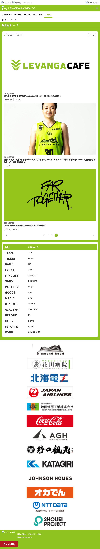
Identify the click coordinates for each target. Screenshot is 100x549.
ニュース (48, 14)
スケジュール (7, 14)
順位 (35, 14)
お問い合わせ (21, 534)
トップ (4, 20)
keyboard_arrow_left (4, 35)
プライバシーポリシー (35, 534)
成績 (41, 14)
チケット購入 (9, 544)
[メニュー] (96, 8)
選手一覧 (18, 14)
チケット (27, 14)
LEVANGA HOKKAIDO (21, 8)
